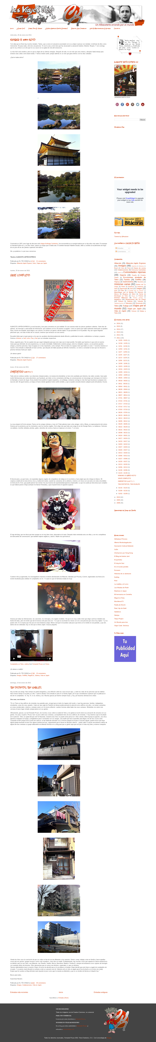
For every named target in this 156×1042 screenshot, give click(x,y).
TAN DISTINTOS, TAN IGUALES (25, 687)
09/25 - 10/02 (123, 378)
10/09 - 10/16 (123, 372)
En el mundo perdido (121, 567)
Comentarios (121, 251)
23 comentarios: (41, 673)
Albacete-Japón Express (24, 263)
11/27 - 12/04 (123, 352)
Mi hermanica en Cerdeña (123, 594)
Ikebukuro (131, 286)
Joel (24, 338)
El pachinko (118, 560)
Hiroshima (140, 282)
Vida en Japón (44, 675)
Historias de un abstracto (122, 573)
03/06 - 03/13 (123, 455)
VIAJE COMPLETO (20, 275)
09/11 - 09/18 (123, 383)
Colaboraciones (27, 985)
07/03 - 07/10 (123, 409)
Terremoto (139, 303)
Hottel (123, 286)
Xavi (36, 338)
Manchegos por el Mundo (124, 292)
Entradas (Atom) (63, 998)
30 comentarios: (41, 983)
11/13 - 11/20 (122, 357)
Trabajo (126, 306)
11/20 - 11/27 (122, 355)
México (116, 294)
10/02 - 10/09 (123, 375)
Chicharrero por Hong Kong (123, 553)
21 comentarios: (41, 261)
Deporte (123, 275)
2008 (118, 503)
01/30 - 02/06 (123, 470)
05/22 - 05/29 (123, 427)
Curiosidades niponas (134, 272)
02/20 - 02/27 (123, 461)
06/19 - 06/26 (123, 415)
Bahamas (141, 266)
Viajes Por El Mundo (35, 28)
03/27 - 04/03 (123, 447)
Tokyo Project (118, 619)
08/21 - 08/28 (123, 392)
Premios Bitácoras (121, 297)
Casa (122, 268)
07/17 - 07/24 (123, 404)
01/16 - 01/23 (123, 488)
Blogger (109, 1038)
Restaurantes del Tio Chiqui (136, 299)
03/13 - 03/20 (123, 453)
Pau (32, 338)
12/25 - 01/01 (123, 340)
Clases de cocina (140, 268)
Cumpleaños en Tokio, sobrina (19, 664)
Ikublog (116, 577)
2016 (118, 323)
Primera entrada (138, 297)
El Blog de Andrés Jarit (121, 556)
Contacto (117, 28)
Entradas (120, 248)
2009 (118, 500)
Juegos (139, 288)
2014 (118, 329)
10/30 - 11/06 (123, 363)
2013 (118, 332)
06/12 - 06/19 (123, 418)
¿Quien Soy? (21, 28)
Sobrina (37, 675)
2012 (118, 335)
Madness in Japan (120, 591)
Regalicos (31, 675)
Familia (127, 280)
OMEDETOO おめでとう (21, 372)
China (129, 268)
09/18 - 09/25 (123, 380)
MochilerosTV (119, 601)
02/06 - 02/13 (123, 467)
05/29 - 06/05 (123, 424)
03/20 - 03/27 (123, 450)
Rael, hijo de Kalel (120, 608)
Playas (133, 296)
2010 (118, 497)
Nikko (133, 294)
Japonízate (123, 288)
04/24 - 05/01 (123, 435)
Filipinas (117, 282)
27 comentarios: (41, 357)
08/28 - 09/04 (123, 389)
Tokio (116, 306)
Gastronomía (128, 282)
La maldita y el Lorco (121, 584)
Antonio (19, 338)
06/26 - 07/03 (123, 412)
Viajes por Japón (42, 263)
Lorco (28, 338)
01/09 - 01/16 (123, 490)
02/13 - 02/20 (123, 464)
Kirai (115, 580)
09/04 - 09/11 (123, 386)
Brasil (116, 268)
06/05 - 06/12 (123, 421)
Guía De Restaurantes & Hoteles (100, 28)
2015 (118, 326)
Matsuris (140, 292)
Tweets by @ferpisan (121, 236)
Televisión (129, 303)
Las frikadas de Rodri (121, 587)
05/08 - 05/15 (123, 432)
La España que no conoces (135, 290)
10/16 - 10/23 (123, 369)
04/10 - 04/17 (123, 441)
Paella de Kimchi (119, 605)
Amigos (19, 675)
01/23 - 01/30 (123, 473)
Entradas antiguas (101, 992)
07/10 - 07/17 (123, 406)
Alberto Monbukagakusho (122, 542)
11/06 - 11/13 (122, 360)
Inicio (12, 28)
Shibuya (120, 301)
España (134, 275)
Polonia (140, 296)
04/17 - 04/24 (123, 438)
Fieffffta (24, 675)
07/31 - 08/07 (123, 398)
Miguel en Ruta (119, 598)
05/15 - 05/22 (123, 430)
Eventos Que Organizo (78, 28)
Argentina (134, 266)
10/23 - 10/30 (123, 366)
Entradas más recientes (19, 992)
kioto (34, 263)
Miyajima (125, 294)
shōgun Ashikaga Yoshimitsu (49, 243)
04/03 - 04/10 (123, 444)
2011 (118, 338)
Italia (115, 288)
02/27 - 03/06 (123, 458)
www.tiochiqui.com (68, 1029)
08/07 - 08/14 (123, 395)
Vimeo (47, 664)
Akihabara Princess (120, 539)
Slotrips (116, 615)
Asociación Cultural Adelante (123, 546)
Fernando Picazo (37, 664)
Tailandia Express (118, 303)
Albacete (117, 263)
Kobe (122, 290)
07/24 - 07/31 (123, 401)
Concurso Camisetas (138, 270)
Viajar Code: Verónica (121, 625)
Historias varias (122, 284)
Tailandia (140, 301)
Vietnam (133, 311)
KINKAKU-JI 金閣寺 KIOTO (22, 40)
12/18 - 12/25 (123, 343)
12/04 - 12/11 (123, 349)
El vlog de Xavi (119, 563)
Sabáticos (117, 612)
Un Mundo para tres (121, 622)
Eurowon (117, 570)
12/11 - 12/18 (123, 346)
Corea (119, 272)
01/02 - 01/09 (123, 493)
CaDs (116, 549)
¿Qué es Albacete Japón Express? (56, 28)
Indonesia (140, 286)
